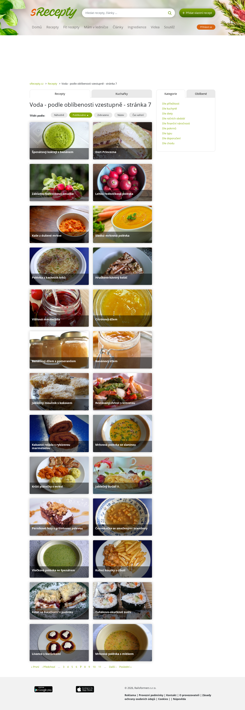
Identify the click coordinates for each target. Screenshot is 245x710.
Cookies (163, 699)
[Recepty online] (54, 12)
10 (94, 666)
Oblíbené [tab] (201, 94)
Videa (155, 27)
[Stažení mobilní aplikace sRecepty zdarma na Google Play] (43, 689)
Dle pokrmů (169, 128)
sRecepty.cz (36, 83)
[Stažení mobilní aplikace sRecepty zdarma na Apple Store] (85, 689)
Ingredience (137, 27)
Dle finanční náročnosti (176, 123)
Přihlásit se (206, 27)
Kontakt (171, 695)
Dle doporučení (171, 138)
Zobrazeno (103, 115)
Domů (37, 27)
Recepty (52, 27)
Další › (112, 666)
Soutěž (169, 27)
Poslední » (125, 666)
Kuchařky (122, 94)
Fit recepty (71, 27)
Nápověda (179, 699)
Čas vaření (138, 115)
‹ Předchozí (48, 666)
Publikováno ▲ (81, 115)
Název (121, 115)
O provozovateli (189, 695)
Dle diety (167, 113)
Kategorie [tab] (170, 94)
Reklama (130, 695)
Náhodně (59, 115)
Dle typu (167, 133)
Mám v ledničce (96, 27)
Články (118, 27)
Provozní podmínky (151, 695)
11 (99, 666)
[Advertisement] (122, 56)
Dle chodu (168, 143)
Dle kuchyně (169, 108)
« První (35, 666)
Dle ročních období (173, 118)
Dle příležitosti (170, 103)
